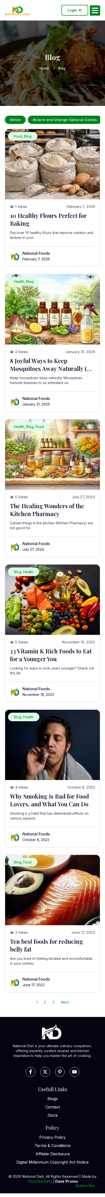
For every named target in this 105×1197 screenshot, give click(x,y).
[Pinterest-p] (60, 1072)
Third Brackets (39, 1181)
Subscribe (84, 1185)
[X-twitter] (45, 1072)
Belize (15, 120)
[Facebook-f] (30, 1072)
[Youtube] (74, 1072)
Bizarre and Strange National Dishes (65, 120)
